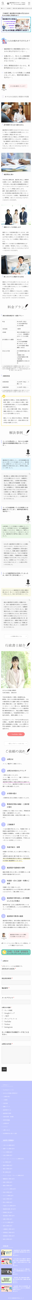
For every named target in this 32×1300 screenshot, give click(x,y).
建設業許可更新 (7, 1113)
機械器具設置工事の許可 (9, 1209)
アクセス (5, 1127)
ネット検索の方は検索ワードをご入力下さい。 (15, 1033)
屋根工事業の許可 (7, 1165)
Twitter (7, 1024)
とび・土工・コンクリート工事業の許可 (13, 1159)
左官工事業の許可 (7, 1155)
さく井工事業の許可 (8, 1222)
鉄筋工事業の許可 (7, 1182)
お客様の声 (6, 1123)
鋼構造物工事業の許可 (9, 1179)
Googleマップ (9, 1013)
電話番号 (5, 988)
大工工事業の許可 (7, 1152)
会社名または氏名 (9, 969)
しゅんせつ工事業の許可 (9, 1189)
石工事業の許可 (7, 1162)
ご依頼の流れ (6, 1096)
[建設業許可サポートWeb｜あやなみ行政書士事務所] (16, 3)
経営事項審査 (6, 1120)
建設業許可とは (7, 1110)
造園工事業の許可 (7, 1219)
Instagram (8, 1027)
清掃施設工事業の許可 (9, 1236)
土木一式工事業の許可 (9, 1145)
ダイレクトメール (10, 1019)
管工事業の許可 (7, 1172)
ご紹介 (6, 1016)
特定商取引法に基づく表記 (10, 1133)
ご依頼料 (5, 1100)
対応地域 (5, 1103)
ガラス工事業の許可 (8, 1195)
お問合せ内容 (7, 1044)
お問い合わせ (6, 1130)
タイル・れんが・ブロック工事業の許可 (13, 1175)
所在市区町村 (7, 978)
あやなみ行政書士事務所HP (10, 1093)
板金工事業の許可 (7, 1192)
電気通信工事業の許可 (9, 1216)
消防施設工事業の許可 (9, 1232)
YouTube (7, 1021)
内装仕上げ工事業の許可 (9, 1206)
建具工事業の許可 (7, 1226)
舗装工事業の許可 (7, 1185)
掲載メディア (6, 1106)
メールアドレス (8, 997)
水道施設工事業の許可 (9, 1229)
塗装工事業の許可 (7, 1199)
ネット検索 (8, 1010)
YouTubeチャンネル (8, 1090)
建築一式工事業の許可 (9, 1148)
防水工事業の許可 (7, 1202)
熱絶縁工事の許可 (7, 1212)
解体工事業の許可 (7, 1239)
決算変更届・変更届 (8, 1116)
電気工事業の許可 (7, 1169)
